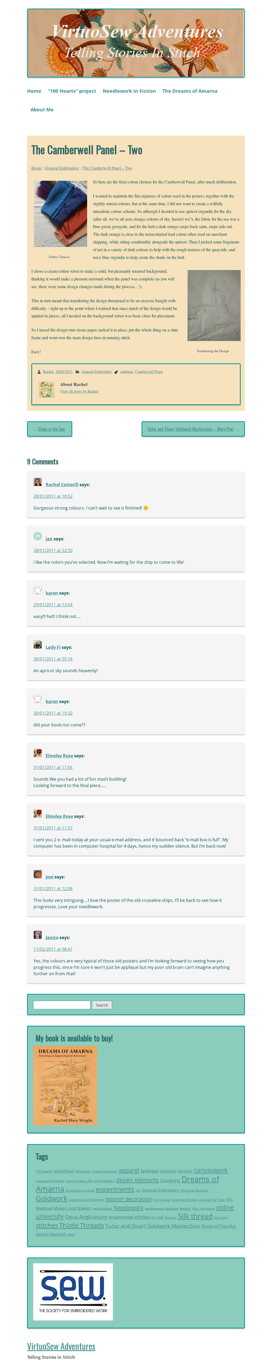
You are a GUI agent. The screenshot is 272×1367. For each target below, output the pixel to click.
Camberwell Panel (149, 371)
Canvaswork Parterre (50, 1181)
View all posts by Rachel (79, 391)
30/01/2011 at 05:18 (53, 659)
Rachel (48, 371)
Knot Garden (162, 1200)
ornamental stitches (129, 1217)
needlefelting (102, 1208)
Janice (52, 937)
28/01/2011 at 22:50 (53, 550)
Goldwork (51, 1198)
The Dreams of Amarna (190, 91)
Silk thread (195, 1216)
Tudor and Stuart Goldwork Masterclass (152, 1225)
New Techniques (203, 1208)
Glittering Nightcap (194, 1190)
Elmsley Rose (59, 756)
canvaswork (211, 1170)
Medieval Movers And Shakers (63, 1208)
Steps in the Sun (51, 429)
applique (126, 371)
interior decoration (129, 1198)
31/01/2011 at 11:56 (53, 767)
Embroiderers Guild (80, 1190)
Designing (170, 1180)
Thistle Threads (81, 1225)
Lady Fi (53, 647)
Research (170, 1217)
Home (34, 91)
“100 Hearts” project (72, 91)
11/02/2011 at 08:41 (53, 949)
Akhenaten (83, 1171)
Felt (138, 1190)
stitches (47, 1225)
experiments (115, 1188)
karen (52, 593)
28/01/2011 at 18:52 (53, 496)
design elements (137, 1180)
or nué (157, 1217)
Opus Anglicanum (86, 1216)
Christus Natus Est (79, 1181)
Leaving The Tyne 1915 (216, 1199)
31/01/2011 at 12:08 (53, 888)
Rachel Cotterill (62, 484)
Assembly (168, 1170)
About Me (42, 109)
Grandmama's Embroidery (86, 1200)
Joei (49, 877)
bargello (185, 1171)
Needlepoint (128, 1207)
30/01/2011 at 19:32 (53, 713)
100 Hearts (44, 1171)
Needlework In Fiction (129, 91)
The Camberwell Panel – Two (107, 168)
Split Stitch (221, 1217)
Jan (49, 539)
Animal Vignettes (104, 1171)
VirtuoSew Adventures (61, 1346)
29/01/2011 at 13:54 (53, 605)
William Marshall (51, 1234)
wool (71, 1234)
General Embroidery (62, 168)
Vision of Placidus (218, 1226)
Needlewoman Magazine (161, 1208)
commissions (104, 1180)
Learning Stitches (184, 1199)
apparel (129, 1170)
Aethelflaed (64, 1170)
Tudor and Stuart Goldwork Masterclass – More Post (190, 429)
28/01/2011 (64, 371)
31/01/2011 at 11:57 (53, 828)
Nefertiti (185, 1208)
